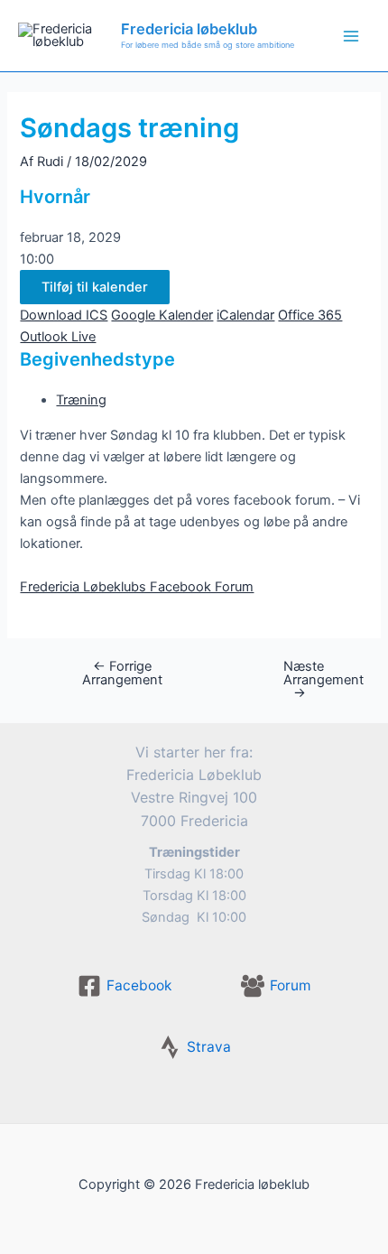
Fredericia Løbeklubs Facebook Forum (137, 587)
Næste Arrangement (309, 680)
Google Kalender (162, 315)
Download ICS (63, 315)
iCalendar (245, 315)
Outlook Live (58, 337)
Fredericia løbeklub (189, 29)
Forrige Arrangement (122, 673)
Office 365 (310, 315)
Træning (81, 400)
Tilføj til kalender (95, 287)
